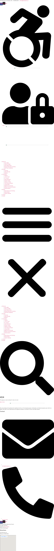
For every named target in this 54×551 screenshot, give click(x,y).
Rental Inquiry (7, 192)
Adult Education (7, 179)
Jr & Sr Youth (6, 176)
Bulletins (6, 173)
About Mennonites (7, 165)
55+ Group (6, 178)
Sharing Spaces (7, 188)
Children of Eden (7, 181)
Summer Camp (7, 180)
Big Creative (6, 526)
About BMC (6, 162)
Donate (3, 195)
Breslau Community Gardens (10, 187)
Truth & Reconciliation (8, 183)
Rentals (3, 189)
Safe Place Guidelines (8, 168)
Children (6, 175)
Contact (3, 194)
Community (4, 174)
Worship (3, 169)
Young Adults (7, 184)
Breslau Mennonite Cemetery (10, 166)
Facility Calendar (7, 193)
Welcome (4, 161)
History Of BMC (7, 164)
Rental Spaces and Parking (9, 190)
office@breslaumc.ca (24, 0)
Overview (6, 170)
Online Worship (7, 171)
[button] (27, 251)
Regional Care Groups (8, 185)
